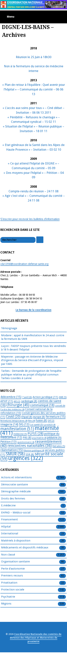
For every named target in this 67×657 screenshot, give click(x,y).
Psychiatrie (8, 596)
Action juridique (45, 397)
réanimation (11, 450)
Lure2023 (49, 424)
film (31, 420)
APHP (6, 401)
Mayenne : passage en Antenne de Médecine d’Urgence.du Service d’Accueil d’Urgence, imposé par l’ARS (32, 360)
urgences (25, 458)
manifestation (17, 428)
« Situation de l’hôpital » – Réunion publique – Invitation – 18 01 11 (33, 129)
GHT (51, 420)
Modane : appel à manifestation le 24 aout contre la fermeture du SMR (32, 337)
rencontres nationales (29, 446)
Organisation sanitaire (15, 561)
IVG (24, 424)
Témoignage (9, 328)
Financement (9, 519)
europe (39, 416)
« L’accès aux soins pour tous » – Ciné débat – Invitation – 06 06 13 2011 (33, 110)
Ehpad (26, 416)
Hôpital (6, 526)
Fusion (41, 420)
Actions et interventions (16, 477)
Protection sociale (12, 589)
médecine (20, 434)
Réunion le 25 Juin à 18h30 (33, 57)
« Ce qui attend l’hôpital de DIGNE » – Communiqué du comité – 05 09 (33, 166)
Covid (13, 416)
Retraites (58, 446)
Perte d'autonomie (13, 568)
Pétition (8, 442)
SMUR (15, 454)
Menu (10, 16)
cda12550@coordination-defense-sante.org (24, 263)
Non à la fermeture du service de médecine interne (33, 68)
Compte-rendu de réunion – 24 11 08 (33, 191)
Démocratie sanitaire (14, 484)
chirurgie (17, 405)
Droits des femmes (13, 498)
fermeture (56, 416)
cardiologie (29, 401)
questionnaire (25, 442)
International (9, 533)
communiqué (42, 405)
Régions (6, 603)
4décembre (10, 397)
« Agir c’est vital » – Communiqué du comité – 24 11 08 (33, 198)
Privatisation (9, 582)
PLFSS (35, 434)
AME (62, 397)
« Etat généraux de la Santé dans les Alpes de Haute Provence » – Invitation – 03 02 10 (33, 147)
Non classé (8, 554)
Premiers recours (12, 575)
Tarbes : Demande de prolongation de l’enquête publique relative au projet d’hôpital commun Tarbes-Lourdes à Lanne (31, 374)
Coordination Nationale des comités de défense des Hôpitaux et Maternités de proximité (35, 638)
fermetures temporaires (13, 420)
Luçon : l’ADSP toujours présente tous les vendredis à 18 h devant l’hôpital (33, 347)
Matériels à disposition (15, 540)
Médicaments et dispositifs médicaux (24, 547)
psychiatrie (39, 437)
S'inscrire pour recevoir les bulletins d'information (30, 219)
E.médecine (8, 505)
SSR (29, 454)
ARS (17, 401)
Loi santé (36, 424)
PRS (27, 437)
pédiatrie (54, 437)
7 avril (27, 397)
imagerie (9, 424)
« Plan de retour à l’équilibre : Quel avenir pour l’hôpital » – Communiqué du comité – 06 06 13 (33, 89)
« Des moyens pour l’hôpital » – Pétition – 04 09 (34, 175)
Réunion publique (33, 450)
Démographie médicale (16, 491)
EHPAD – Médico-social (15, 512)
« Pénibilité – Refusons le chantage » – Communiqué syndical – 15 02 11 (33, 120)
